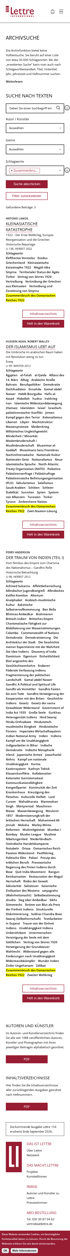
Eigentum (30, 656)
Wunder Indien (48, 961)
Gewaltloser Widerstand (22, 708)
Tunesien (34, 497)
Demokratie (51, 384)
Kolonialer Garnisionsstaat (24, 778)
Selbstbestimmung (47, 895)
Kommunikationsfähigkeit (24, 783)
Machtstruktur (42, 422)
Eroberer (44, 666)
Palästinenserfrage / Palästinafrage (30, 473)
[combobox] (35, 128)
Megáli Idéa (42, 267)
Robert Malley (38, 341)
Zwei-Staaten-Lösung (42, 511)
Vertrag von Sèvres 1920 (35, 277)
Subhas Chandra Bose (46, 914)
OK (5, 1250)
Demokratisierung (38, 637)
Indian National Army (21, 736)
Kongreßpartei (16, 787)
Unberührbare (16, 933)
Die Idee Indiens (17, 651)
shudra (11, 900)
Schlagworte (15, 161)
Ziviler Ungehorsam (19, 965)
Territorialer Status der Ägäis (39, 272)
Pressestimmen (37, 1202)
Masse (10, 811)
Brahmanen (44, 614)
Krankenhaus (15, 792)
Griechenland (15, 263)
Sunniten (27, 492)
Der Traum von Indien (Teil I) (35, 557)
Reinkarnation (16, 876)
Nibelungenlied (16, 839)
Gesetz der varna (43, 703)
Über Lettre (34, 1150)
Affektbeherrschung (47, 586)
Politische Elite (16, 858)
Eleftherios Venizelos (20, 258)
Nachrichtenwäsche (20, 455)
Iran (9, 403)
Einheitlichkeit (49, 656)
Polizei (33, 858)
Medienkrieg (40, 427)
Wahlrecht (13, 951)
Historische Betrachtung (22, 572)
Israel (41, 408)
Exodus (42, 258)
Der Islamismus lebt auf (30, 346)
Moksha (23, 825)
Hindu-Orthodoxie (18, 722)
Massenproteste (17, 427)
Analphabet (14, 600)
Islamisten (27, 408)
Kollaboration (41, 773)
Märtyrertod (24, 806)
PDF (27, 1059)
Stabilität (12, 492)
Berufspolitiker (30, 384)
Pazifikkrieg (45, 853)
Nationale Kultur (48, 455)
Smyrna (11, 272)
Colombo (12, 633)
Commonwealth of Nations (40, 633)
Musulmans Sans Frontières (39, 450)
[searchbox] (35, 128)
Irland (10, 755)
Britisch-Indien (16, 619)
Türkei (10, 277)
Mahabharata (28, 801)
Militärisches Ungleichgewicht (26, 431)
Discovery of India (44, 651)
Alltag (25, 380)
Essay (9, 361)
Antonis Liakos (17, 218)
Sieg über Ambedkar (32, 900)
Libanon (11, 422)
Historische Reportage (20, 244)
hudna (37, 398)
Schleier (47, 487)
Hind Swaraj (48, 717)
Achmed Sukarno (18, 586)
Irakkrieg (51, 398)
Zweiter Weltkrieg (39, 975)
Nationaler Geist (17, 459)
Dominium (13, 656)
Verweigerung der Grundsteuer (28, 947)
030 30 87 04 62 (43, 1219)
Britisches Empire (41, 619)
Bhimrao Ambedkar (19, 614)
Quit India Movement (30, 872)
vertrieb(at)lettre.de (39, 1224)
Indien (43, 736)
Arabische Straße (43, 380)
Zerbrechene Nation (32, 502)
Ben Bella (49, 609)
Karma (35, 764)
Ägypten (12, 375)
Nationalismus (42, 459)
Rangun (54, 872)
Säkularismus (25, 483)
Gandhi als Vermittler (21, 689)
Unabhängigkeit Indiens (36, 928)
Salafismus (45, 483)
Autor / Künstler (17, 119)
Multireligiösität (34, 830)
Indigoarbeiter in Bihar (22, 745)
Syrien (41, 492)
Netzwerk (33, 1155)
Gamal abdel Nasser (38, 680)
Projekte (32, 1172)
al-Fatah (26, 375)
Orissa (26, 848)
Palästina (53, 469)
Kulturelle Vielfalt (33, 797)
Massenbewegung (30, 811)
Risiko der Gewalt (35, 881)
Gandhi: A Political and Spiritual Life (31, 684)
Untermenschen (40, 933)
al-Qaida (40, 375)
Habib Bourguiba (30, 394)
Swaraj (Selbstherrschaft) (23, 919)
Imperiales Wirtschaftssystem (40, 731)
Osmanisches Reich (46, 848)
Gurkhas (55, 712)
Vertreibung (14, 281)
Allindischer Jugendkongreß (25, 591)
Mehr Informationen (24, 1250)
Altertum (37, 595)
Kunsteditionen (37, 1176)
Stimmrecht (14, 905)
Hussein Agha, (16, 341)
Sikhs (53, 900)
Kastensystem (16, 769)
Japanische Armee (29, 755)
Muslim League (30, 834)
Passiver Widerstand (20, 853)
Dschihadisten (16, 389)
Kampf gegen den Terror (23, 417)
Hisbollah (23, 398)
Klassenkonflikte (18, 773)
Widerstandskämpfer (20, 961)
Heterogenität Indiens (21, 717)
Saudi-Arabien (16, 487)
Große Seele (37, 712)
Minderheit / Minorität (22, 436)
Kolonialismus (52, 417)
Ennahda (35, 389)
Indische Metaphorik (39, 750)
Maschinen (44, 806)
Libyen (24, 422)
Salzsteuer (31, 886)
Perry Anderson (18, 552)
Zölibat (41, 965)
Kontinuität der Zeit (43, 787)
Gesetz (24, 703)
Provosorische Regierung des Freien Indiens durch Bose (31, 867)
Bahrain (11, 384)
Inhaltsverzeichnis (43, 313)
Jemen (49, 413)
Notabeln (12, 848)
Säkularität (13, 886)
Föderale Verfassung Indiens (26, 670)
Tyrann (11, 502)
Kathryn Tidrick (39, 769)
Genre (10, 140)
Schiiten (34, 487)
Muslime (50, 834)
